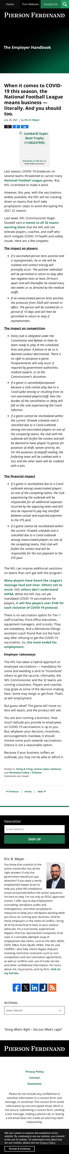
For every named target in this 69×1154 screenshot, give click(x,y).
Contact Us (51, 4)
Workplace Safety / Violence (25, 772)
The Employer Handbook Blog (34, 15)
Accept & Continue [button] (19, 1148)
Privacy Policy (34, 1071)
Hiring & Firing (24, 769)
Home (10, 4)
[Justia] (43, 988)
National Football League (23, 180)
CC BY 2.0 (38, 161)
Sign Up (34, 839)
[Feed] (52, 988)
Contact (34, 1078)
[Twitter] (26, 988)
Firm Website (30, 4)
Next (42, 791)
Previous (12, 791)
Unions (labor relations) (47, 769)
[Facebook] (17, 988)
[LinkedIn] (34, 988)
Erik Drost (27, 161)
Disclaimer (34, 1084)
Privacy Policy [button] (47, 1142)
